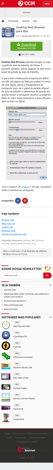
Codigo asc (7, 227)
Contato (9, 438)
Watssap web (8, 230)
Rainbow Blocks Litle (22, 367)
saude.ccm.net (26, 458)
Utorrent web (10, 290)
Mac (35, 21)
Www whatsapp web (13, 305)
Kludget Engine (20, 388)
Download (26, 46)
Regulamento (20, 438)
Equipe (8, 433)
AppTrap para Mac (21, 326)
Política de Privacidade (37, 433)
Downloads (13, 21)
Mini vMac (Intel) (20, 378)
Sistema (26, 21)
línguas (25, 186)
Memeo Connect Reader (24, 398)
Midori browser (11, 309)
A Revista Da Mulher (37, 438)
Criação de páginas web (13, 234)
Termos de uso (19, 433)
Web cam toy (8, 223)
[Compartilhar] (18, 201)
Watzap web (7, 220)
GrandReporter (20, 336)
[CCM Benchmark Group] (26, 450)
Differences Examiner (23, 357)
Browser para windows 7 (15, 301)
